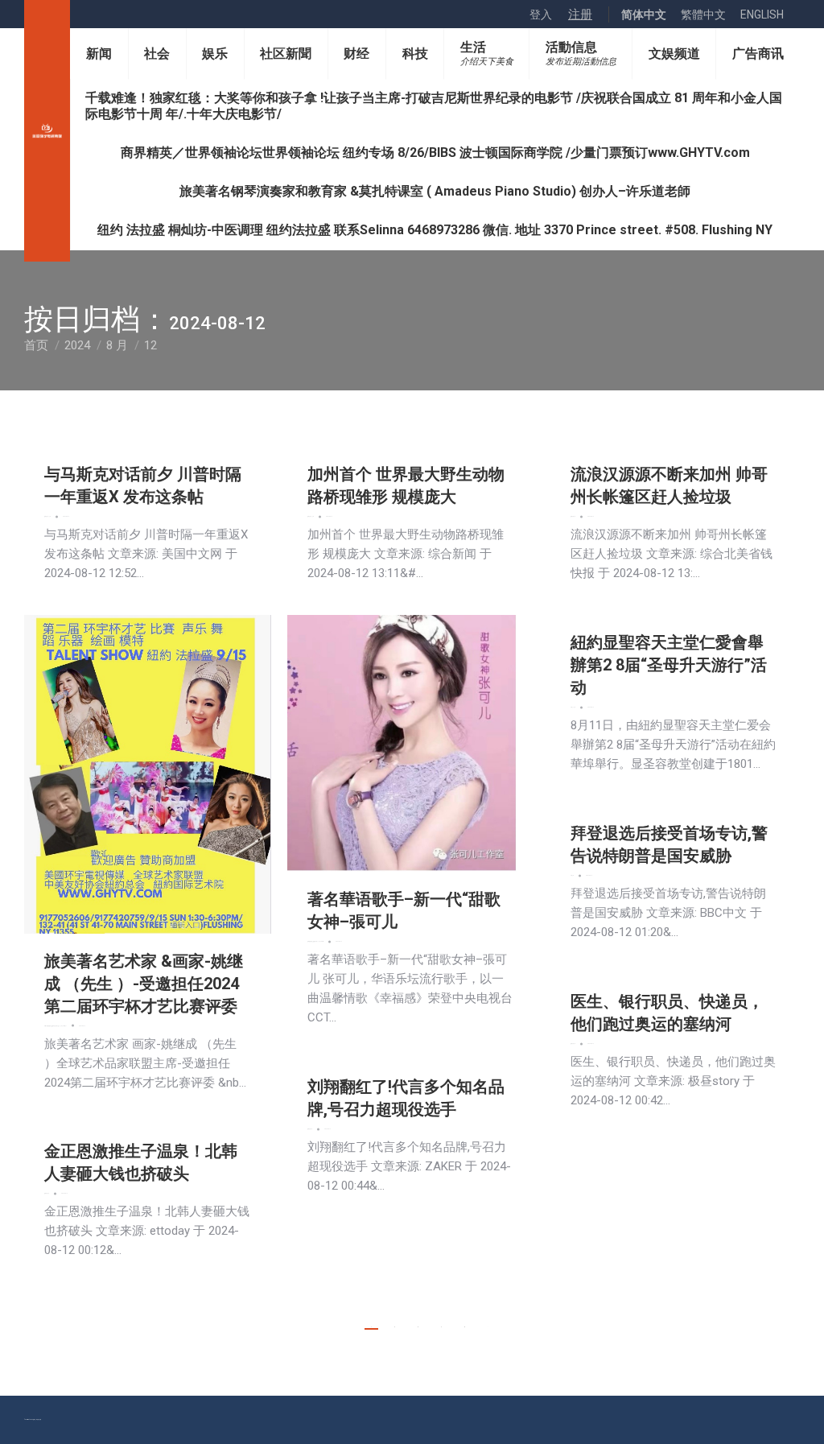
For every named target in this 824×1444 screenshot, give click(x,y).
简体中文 (643, 14)
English (762, 14)
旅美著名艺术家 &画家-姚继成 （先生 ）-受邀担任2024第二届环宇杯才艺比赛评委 (143, 983)
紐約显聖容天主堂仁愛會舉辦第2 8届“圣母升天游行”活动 (669, 665)
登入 (540, 14)
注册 (580, 14)
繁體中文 (703, 14)
